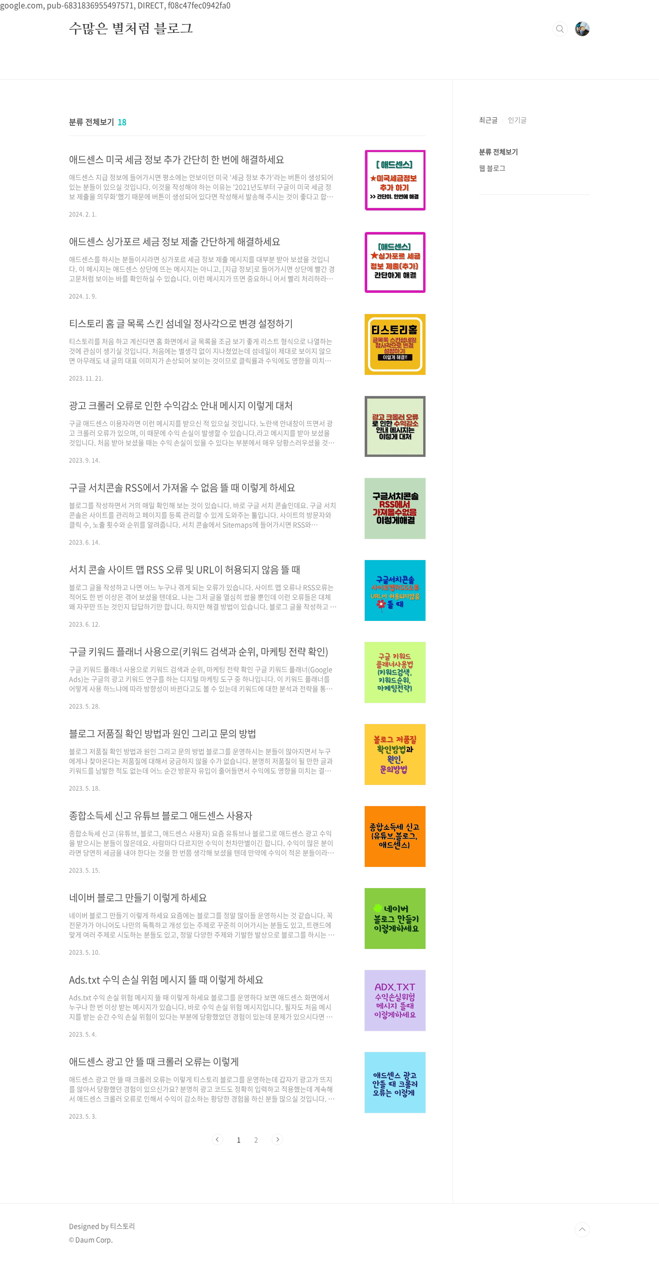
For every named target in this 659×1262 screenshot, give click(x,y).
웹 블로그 (492, 168)
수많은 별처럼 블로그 (131, 28)
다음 (277, 1139)
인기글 (517, 119)
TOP (582, 1229)
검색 (560, 29)
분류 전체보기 (498, 151)
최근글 (488, 119)
